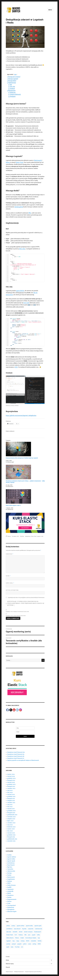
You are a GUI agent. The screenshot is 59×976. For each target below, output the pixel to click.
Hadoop (9, 881)
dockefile (15, 932)
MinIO (9, 893)
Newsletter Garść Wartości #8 (15, 756)
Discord (8, 967)
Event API (26, 302)
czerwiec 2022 (11, 788)
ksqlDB (9, 887)
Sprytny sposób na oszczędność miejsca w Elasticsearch (23, 760)
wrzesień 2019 (11, 841)
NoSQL (40, 941)
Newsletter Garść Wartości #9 (15, 754)
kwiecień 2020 (11, 827)
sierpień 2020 (11, 818)
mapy (17, 941)
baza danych (17, 929)
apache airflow (20, 925)
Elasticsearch (38, 160)
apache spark (37, 925)
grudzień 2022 (11, 784)
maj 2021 (9, 804)
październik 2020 (12, 814)
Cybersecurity (11, 871)
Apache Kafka (11, 859)
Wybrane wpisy (10, 963)
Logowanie (10, 889)
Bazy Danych (11, 865)
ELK (16, 935)
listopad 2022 (11, 786)
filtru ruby (22, 248)
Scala (8, 903)
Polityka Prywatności (19, 971)
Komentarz (9, 554)
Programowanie (11, 899)
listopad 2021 (11, 798)
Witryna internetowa (12, 590)
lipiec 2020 (10, 820)
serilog (34, 944)
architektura (9, 929)
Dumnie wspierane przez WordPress (33, 971)
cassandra (30, 929)
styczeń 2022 (11, 794)
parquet (14, 944)
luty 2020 (10, 831)
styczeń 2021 (11, 808)
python (25, 944)
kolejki (22, 938)
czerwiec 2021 (11, 802)
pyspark (19, 944)
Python (9, 901)
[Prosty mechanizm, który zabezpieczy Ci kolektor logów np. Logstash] (26, 449)
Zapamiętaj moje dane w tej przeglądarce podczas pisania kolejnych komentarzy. (26, 597)
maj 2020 (10, 824)
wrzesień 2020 (11, 816)
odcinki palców (18, 207)
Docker (9, 875)
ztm (22, 947)
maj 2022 (10, 790)
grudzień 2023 (11, 778)
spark (7, 947)
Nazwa (8, 576)
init (34, 304)
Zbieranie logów (11, 911)
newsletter (33, 941)
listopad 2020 (11, 812)
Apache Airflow (11, 857)
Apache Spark (11, 861)
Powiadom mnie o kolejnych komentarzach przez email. (17, 611)
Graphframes (11, 879)
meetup (23, 941)
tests (12, 947)
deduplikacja (27, 536)
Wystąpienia (10, 909)
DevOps (9, 873)
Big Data (22, 536)
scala (29, 944)
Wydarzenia (10, 907)
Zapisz (25, 736)
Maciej (9, 536)
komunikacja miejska (30, 938)
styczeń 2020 (11, 833)
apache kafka (29, 925)
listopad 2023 (11, 780)
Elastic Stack (19, 162)
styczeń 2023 (11, 782)
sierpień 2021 (11, 800)
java (29, 935)
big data (24, 929)
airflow (8, 925)
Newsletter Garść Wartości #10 (16, 752)
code (29, 304)
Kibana (8, 162)
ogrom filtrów (20, 290)
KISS (16, 367)
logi (39, 938)
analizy (13, 925)
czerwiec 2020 (11, 822)
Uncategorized (11, 905)
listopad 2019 (11, 837)
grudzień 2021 (11, 796)
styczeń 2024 (11, 776)
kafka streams (10, 938)
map (13, 941)
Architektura (11, 863)
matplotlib (10, 891)
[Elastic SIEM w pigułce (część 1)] (26, 496)
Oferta (7, 960)
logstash (39, 536)
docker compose (28, 932)
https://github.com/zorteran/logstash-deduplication (21, 415)
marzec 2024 (11, 774)
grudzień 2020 (11, 810)
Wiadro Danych (9, 971)
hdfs (25, 935)
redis (42, 536)
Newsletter (10, 895)
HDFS (9, 883)
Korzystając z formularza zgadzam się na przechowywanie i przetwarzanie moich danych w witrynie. (25, 603)
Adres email (10, 583)
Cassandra (10, 869)
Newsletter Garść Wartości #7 (15, 758)
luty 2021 (9, 806)
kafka (38, 935)
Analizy (9, 855)
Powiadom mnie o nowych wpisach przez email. (16, 615)
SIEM (39, 944)
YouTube (17, 947)
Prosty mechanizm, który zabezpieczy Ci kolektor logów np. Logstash (22, 458)
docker (20, 932)
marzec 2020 (11, 829)
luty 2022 (10, 792)
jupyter (33, 935)
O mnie (7, 956)
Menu (50, 10)
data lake (8, 932)
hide (15, 74)
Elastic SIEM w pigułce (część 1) (13, 505)
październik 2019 (12, 839)
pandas (8, 944)
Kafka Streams (11, 885)
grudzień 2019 (11, 835)
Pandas (9, 897)
